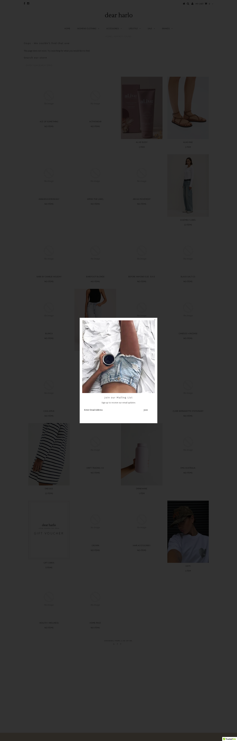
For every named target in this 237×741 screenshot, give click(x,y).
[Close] (154, 320)
